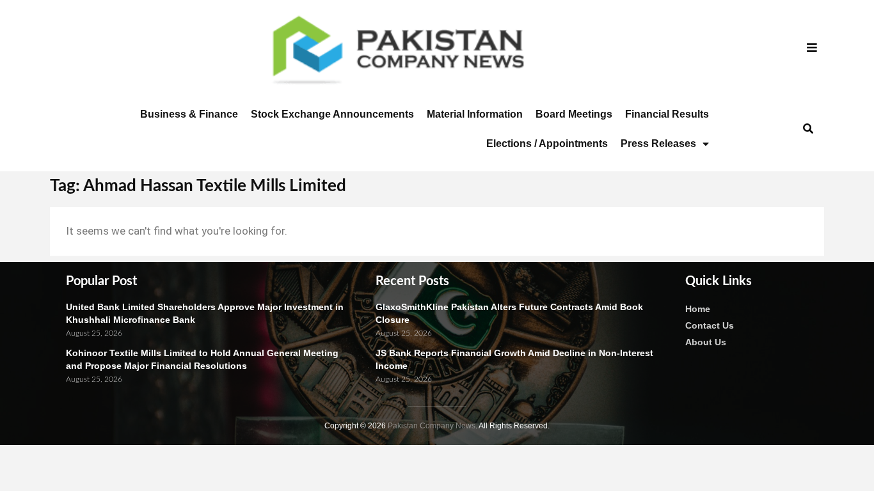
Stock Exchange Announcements (332, 114)
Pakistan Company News (431, 425)
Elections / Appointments (547, 143)
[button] (808, 129)
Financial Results (667, 114)
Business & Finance (189, 114)
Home (697, 309)
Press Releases (658, 143)
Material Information (475, 114)
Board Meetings (574, 114)
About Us (705, 342)
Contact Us (709, 325)
